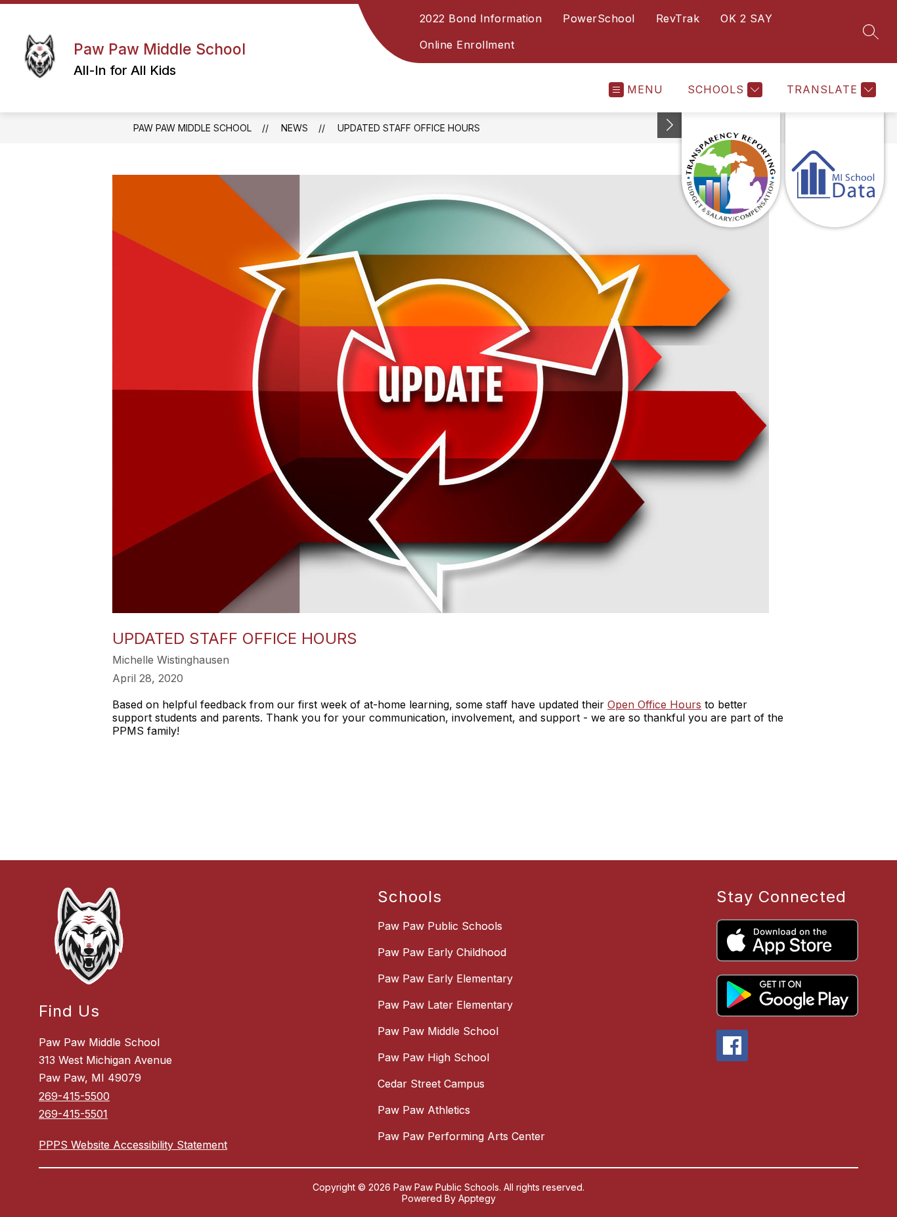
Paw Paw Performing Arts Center (461, 1136)
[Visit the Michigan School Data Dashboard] (834, 169)
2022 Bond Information (481, 18)
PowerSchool (599, 18)
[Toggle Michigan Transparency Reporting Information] (669, 125)
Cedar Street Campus (431, 1083)
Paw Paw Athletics (424, 1109)
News (294, 127)
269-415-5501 (73, 1113)
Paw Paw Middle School (192, 127)
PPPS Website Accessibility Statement (133, 1144)
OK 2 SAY (746, 18)
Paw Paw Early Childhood (442, 952)
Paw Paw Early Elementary (445, 978)
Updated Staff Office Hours (409, 127)
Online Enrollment (467, 44)
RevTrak (678, 18)
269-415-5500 (74, 1096)
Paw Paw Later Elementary (445, 1004)
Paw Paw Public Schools (440, 925)
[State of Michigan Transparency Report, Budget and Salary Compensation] (731, 169)
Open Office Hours (654, 704)
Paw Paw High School (433, 1057)
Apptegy (477, 1198)
